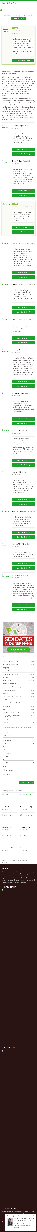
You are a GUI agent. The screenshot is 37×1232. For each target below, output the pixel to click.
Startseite (4, 860)
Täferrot (18, 722)
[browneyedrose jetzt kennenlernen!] (6, 353)
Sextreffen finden (23, 154)
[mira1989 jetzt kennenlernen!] (6, 513)
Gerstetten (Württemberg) (18, 703)
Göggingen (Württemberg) (18, 716)
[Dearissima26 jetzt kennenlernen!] (9, 820)
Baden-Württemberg (23, 860)
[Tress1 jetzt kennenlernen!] (6, 322)
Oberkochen (18, 680)
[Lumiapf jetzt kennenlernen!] (6, 287)
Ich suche (6, 732)
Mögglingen (18, 668)
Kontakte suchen (27, 783)
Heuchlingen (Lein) (18, 690)
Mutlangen (18, 719)
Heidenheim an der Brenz (18, 713)
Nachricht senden (22, 61)
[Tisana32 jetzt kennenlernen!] (9, 799)
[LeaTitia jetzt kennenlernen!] (7, 206)
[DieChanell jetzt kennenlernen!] (6, 578)
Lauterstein (18, 677)
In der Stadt (6, 774)
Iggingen (18, 693)
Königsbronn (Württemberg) (18, 687)
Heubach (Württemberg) (18, 661)
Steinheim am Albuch (18, 684)
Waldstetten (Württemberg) (18, 696)
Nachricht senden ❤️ (24, 149)
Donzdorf (18, 709)
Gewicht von (7, 753)
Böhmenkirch (18, 671)
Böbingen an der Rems (18, 674)
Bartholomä (16, 128)
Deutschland (12, 860)
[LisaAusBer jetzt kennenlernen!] (6, 128)
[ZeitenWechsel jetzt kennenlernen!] (6, 163)
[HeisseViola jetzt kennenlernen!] (6, 396)
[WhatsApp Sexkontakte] (8, 4)
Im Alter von (7, 740)
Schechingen (18, 706)
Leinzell (18, 700)
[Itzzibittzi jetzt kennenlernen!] (6, 433)
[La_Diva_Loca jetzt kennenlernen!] (9, 840)
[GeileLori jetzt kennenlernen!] (6, 246)
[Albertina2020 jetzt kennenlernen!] (6, 547)
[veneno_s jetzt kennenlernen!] (6, 475)
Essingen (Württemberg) (18, 664)
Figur (4, 767)
